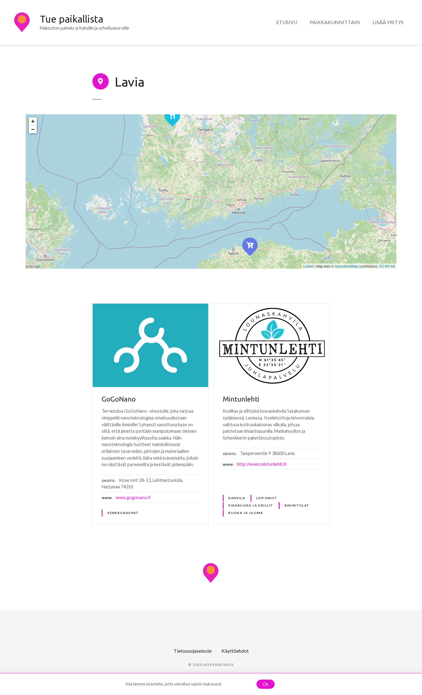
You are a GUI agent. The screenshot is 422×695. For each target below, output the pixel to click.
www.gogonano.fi (133, 497)
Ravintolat (297, 505)
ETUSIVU (286, 22)
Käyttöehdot (235, 651)
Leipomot (266, 498)
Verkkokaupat (123, 513)
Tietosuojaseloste (193, 651)
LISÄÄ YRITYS (388, 22)
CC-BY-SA (387, 265)
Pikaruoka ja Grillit (250, 505)
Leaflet (308, 265)
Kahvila (236, 498)
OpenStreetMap (346, 265)
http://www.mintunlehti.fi (261, 464)
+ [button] (33, 121)
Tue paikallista (71, 18)
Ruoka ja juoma (245, 513)
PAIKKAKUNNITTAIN (335, 22)
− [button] (33, 129)
